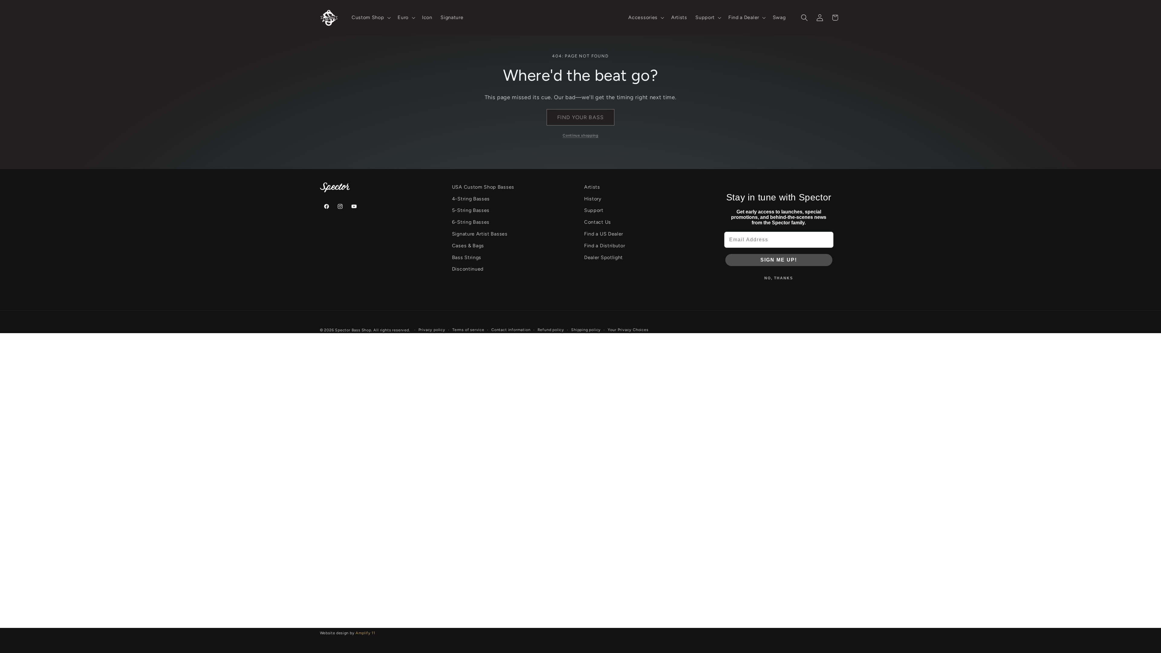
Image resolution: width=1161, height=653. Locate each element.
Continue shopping (580, 135)
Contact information (510, 329)
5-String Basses (470, 210)
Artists (592, 187)
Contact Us (597, 222)
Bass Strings (466, 257)
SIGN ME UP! (778, 259)
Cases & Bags (468, 246)
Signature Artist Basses (480, 234)
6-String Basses (470, 222)
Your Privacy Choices (628, 329)
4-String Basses (471, 199)
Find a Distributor (604, 246)
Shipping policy (586, 329)
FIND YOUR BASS (580, 117)
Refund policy (551, 329)
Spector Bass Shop (353, 330)
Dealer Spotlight (603, 257)
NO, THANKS (778, 278)
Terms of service (468, 329)
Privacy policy (431, 329)
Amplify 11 (365, 633)
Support (593, 210)
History (592, 199)
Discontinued (467, 269)
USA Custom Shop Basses (483, 187)
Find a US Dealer (603, 234)
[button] (370, 18)
